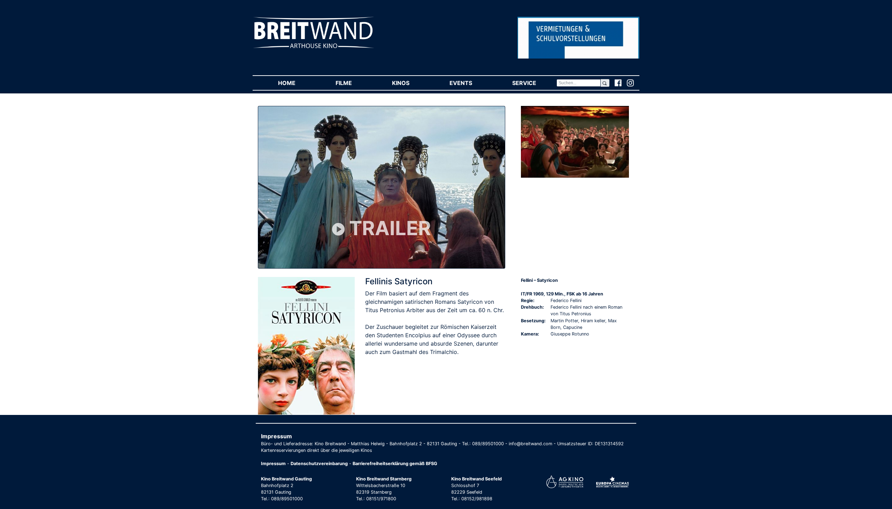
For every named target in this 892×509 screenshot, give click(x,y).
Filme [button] (354, 82)
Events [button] (470, 82)
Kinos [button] (410, 82)
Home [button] (296, 82)
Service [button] (534, 82)
